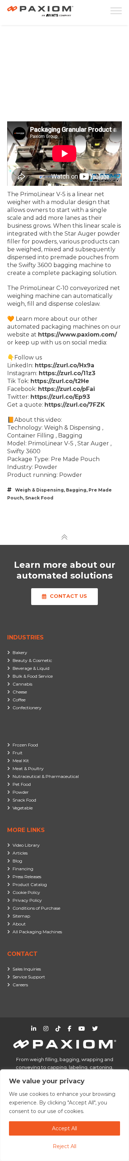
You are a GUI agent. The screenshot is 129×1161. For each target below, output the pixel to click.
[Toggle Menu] (116, 10)
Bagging (76, 490)
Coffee (19, 699)
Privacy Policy (27, 900)
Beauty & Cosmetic (32, 660)
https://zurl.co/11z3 (67, 373)
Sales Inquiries (27, 969)
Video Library (26, 845)
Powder (21, 792)
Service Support (29, 976)
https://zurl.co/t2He (59, 381)
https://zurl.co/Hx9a (64, 365)
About (19, 924)
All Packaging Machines (37, 931)
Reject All (64, 1146)
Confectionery (27, 707)
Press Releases (27, 876)
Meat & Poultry (28, 768)
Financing (23, 868)
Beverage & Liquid (31, 668)
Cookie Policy (26, 892)
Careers (20, 984)
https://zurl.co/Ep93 (60, 396)
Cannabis (22, 684)
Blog (17, 861)
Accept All (64, 1128)
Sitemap (21, 916)
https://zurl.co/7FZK (74, 404)
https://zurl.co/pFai (66, 389)
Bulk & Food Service (33, 676)
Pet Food (22, 784)
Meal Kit (21, 760)
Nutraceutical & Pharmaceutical (46, 776)
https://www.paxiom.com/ (77, 334)
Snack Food (39, 497)
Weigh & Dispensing (39, 490)
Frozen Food (25, 745)
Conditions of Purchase (36, 908)
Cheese (20, 692)
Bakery (20, 652)
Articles (20, 853)
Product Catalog (30, 884)
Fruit (18, 752)
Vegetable (23, 808)
